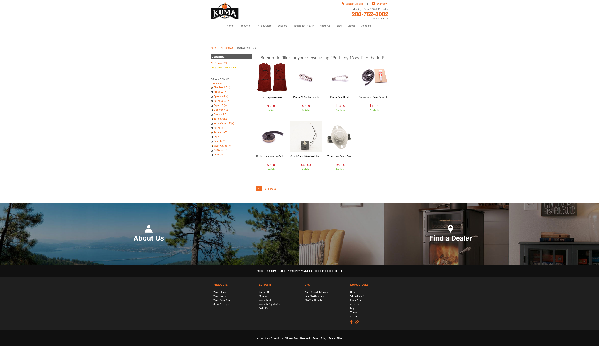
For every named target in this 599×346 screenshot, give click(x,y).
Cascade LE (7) (221, 114)
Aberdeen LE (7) (222, 87)
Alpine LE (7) (220, 91)
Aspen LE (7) (220, 105)
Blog (339, 25)
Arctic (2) (218, 154)
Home (230, 25)
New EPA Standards (314, 296)
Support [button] (282, 25)
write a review (272, 115)
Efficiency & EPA (304, 25)
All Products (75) (219, 62)
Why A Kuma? (357, 296)
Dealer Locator (354, 3)
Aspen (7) (219, 136)
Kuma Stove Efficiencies (316, 292)
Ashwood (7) (220, 127)
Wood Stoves (219, 292)
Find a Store (264, 25)
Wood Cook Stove (222, 300)
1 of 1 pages (269, 188)
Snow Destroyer (221, 304)
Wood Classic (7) (222, 145)
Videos (352, 25)
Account (354, 316)
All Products (227, 47)
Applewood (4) (221, 96)
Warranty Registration (269, 304)
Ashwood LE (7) (222, 100)
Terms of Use (335, 338)
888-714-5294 (380, 18)
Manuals (263, 296)
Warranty (382, 3)
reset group (216, 82)
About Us (325, 25)
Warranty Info (265, 300)
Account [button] (366, 25)
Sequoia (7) (219, 141)
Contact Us (264, 292)
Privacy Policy (319, 338)
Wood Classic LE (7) (224, 123)
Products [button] (244, 25)
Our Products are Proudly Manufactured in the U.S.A (299, 271)
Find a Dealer (450, 238)
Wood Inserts (219, 296)
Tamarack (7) (220, 132)
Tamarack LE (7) (222, 118)
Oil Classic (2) (221, 150)
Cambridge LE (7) (222, 109)
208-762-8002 (370, 13)
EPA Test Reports (313, 300)
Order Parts (264, 308)
